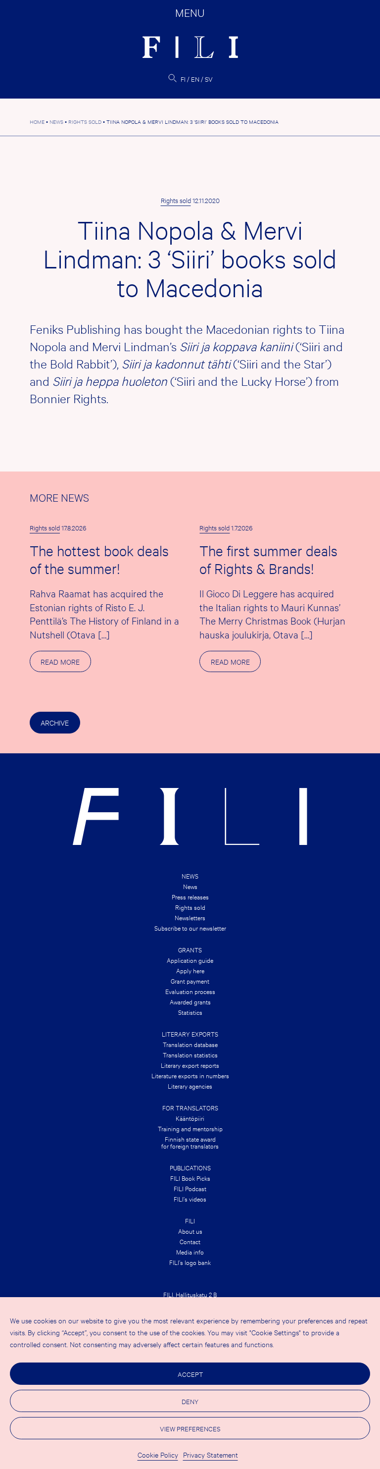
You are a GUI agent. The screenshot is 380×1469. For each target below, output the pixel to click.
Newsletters (190, 917)
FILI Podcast (190, 1188)
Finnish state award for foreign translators (190, 1142)
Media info (190, 1251)
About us (190, 1230)
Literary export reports (190, 1064)
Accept (190, 1373)
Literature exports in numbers (190, 1075)
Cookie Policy (158, 1454)
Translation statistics (190, 1054)
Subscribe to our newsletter (190, 927)
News (190, 875)
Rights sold (176, 200)
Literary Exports (190, 1033)
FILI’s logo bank (190, 1262)
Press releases (190, 896)
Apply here (190, 970)
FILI (190, 1220)
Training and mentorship (190, 1128)
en (195, 78)
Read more (66, 664)
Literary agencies (190, 1085)
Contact (190, 1241)
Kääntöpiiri (190, 1117)
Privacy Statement (210, 1454)
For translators (190, 1107)
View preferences (190, 1428)
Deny (190, 1401)
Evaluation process (190, 991)
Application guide (190, 959)
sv (209, 78)
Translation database (190, 1044)
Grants (190, 949)
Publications (190, 1167)
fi (183, 78)
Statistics (190, 1011)
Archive (55, 722)
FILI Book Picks (190, 1177)
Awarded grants (190, 1001)
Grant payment (190, 980)
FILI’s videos (190, 1198)
